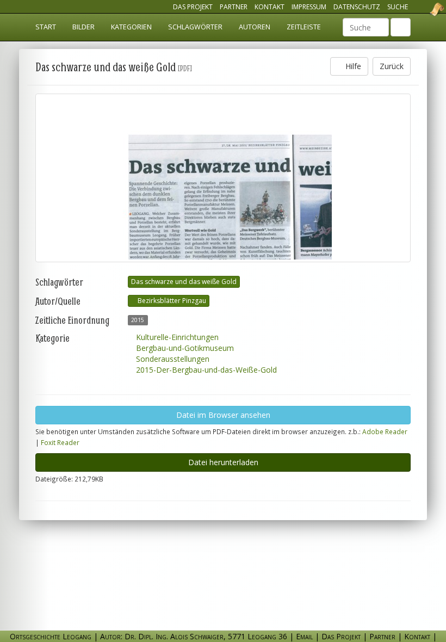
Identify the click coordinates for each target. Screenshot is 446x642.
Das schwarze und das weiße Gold (184, 281)
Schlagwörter (195, 27)
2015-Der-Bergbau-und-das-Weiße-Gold (205, 370)
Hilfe (352, 66)
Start (45, 27)
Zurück (392, 66)
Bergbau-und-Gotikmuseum (184, 348)
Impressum (309, 6)
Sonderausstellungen (171, 359)
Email (304, 636)
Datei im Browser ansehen (223, 415)
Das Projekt (193, 6)
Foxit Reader (60, 442)
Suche (397, 6)
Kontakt (269, 6)
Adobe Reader (384, 431)
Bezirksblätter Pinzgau (171, 300)
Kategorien (131, 27)
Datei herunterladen (223, 462)
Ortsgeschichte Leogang (423, 9)
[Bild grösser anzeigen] (223, 178)
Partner (233, 6)
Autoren (254, 27)
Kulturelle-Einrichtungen (176, 337)
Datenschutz (356, 6)
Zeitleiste (304, 27)
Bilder (83, 27)
